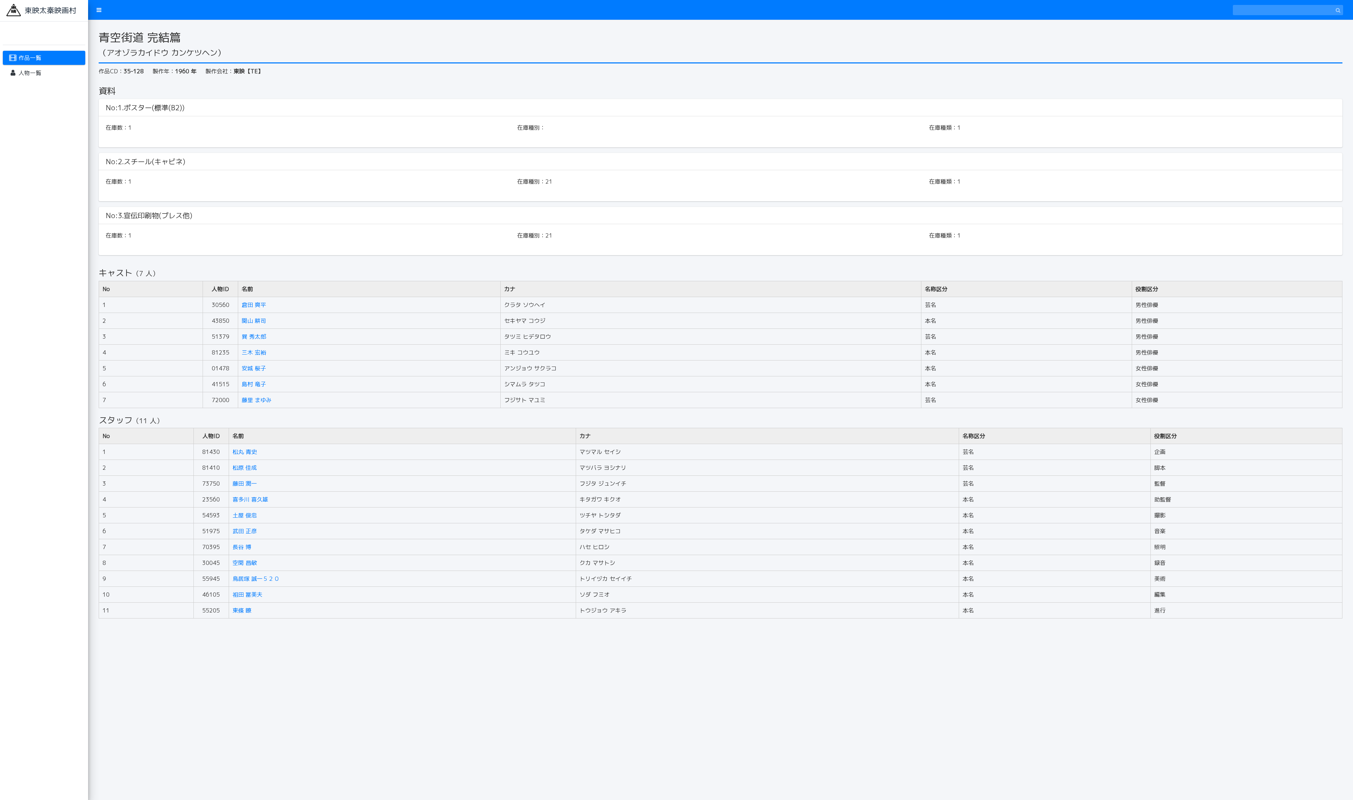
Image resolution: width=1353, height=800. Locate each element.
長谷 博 (242, 547)
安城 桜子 (254, 368)
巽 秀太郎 (254, 336)
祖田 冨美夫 (247, 594)
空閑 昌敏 (245, 563)
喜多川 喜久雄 (250, 499)
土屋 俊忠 (245, 515)
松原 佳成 (245, 468)
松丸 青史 (245, 452)
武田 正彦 (245, 531)
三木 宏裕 (254, 352)
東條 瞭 (242, 610)
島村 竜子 (254, 384)
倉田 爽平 (254, 305)
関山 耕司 (254, 321)
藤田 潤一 (245, 483)
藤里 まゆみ (257, 400)
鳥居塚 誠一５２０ (256, 579)
